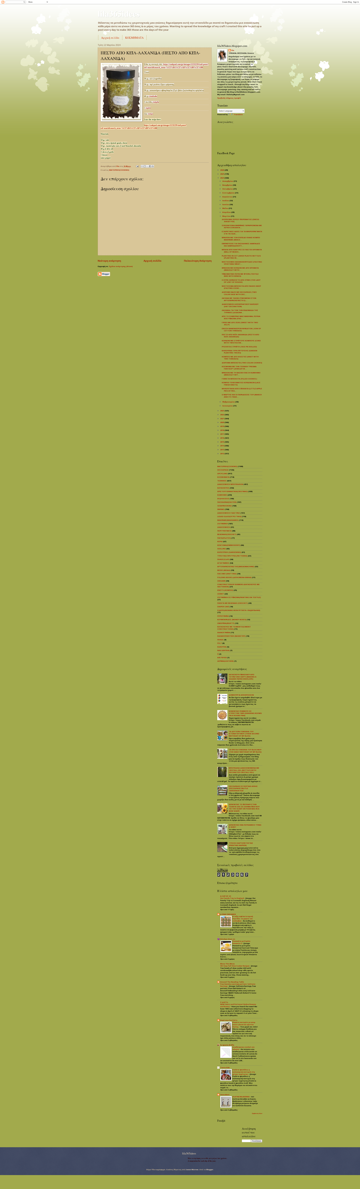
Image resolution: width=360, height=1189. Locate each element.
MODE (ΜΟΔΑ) (223, 570)
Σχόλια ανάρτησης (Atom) (121, 266)
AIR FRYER (222, 657)
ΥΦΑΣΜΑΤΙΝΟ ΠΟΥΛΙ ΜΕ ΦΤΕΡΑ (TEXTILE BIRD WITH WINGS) (240, 275)
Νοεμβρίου (227, 185)
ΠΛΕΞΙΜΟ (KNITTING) (227, 574)
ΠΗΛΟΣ (220, 640)
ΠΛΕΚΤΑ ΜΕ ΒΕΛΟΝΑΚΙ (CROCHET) (232, 603)
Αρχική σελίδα (110, 38)
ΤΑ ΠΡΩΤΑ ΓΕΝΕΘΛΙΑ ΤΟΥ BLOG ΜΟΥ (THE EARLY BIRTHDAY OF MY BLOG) (245, 751)
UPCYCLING (222, 473)
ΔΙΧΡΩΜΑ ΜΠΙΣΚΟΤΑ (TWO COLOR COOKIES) (242, 363)
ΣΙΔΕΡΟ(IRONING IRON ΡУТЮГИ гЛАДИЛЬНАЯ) (238, 610)
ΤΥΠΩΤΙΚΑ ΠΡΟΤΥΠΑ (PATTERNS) (232, 556)
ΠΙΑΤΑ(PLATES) (224, 538)
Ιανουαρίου (227, 406)
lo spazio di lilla (227, 1045)
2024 (222, 178)
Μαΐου (225, 208)
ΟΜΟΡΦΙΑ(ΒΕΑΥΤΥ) (226, 623)
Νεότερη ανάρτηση (109, 260)
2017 (222, 434)
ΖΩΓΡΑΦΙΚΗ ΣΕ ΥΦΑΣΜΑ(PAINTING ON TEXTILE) (239, 597)
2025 (222, 174)
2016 (222, 438)
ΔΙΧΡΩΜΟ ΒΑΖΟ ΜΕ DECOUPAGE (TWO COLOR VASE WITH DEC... (239, 293)
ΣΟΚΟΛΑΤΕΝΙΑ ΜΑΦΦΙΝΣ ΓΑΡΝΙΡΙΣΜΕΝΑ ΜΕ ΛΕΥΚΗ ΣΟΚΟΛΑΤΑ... (242, 226)
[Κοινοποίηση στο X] (147, 166)
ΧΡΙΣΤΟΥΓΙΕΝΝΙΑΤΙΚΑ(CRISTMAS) (232, 491)
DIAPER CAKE (223, 607)
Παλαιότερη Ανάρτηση (198, 260)
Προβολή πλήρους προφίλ (229, 98)
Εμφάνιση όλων (257, 1113)
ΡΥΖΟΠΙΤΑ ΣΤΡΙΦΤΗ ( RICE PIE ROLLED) (239, 347)
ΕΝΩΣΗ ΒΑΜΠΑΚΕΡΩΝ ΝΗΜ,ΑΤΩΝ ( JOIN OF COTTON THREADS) (241, 329)
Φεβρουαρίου (228, 402)
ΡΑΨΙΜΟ (220, 509)
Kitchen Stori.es (227, 939)
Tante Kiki (225, 1067)
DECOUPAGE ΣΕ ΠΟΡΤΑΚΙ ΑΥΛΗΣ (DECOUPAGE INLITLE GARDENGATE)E (243, 788)
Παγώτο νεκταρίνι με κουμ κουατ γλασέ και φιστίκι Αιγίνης (243, 1024)
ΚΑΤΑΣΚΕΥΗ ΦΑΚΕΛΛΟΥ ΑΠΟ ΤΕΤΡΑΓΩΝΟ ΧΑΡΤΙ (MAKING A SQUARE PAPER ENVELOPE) (242, 676)
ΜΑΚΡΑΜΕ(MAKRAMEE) (228, 520)
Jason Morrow (192, 1169)
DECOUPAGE (223, 470)
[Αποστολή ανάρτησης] (137, 166)
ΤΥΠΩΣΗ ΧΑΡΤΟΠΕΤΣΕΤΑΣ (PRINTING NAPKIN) (241, 844)
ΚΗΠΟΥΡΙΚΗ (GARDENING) (229, 552)
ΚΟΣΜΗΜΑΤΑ (134, 38)
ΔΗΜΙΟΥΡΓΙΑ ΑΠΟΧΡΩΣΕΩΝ (241, 695)
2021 (222, 418)
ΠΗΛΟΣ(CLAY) (223, 559)
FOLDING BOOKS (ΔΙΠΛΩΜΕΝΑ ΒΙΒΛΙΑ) (234, 577)
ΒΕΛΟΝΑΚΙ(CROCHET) (227, 534)
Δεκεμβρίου (228, 181)
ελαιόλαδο (153, 96)
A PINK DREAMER (228, 914)
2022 (222, 415)
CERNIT (220, 594)
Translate (238, 114)
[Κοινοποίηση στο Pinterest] (152, 166)
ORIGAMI (221, 581)
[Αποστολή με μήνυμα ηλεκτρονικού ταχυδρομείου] (142, 166)
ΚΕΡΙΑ (220, 541)
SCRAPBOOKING (224, 506)
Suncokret (225, 1094)
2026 (222, 170)
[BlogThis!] (144, 166)
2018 (222, 430)
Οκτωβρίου (227, 189)
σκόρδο (156, 102)
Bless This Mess (227, 964)
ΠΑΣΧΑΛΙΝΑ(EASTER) (227, 502)
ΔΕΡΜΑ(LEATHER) (225, 661)
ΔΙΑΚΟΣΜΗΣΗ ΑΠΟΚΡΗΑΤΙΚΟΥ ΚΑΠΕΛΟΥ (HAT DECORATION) (240, 305)
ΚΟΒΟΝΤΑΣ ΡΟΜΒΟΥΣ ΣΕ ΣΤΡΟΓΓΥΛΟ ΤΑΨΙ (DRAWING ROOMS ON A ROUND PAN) (245, 713)
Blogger (209, 1169)
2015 (222, 442)
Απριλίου (226, 212)
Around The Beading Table (232, 982)
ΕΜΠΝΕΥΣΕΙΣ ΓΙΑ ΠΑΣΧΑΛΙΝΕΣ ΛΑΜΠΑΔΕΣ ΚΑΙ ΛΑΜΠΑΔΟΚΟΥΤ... (241, 244)
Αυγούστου (227, 197)
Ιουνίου (226, 204)
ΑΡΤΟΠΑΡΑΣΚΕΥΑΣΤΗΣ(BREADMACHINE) (235, 566)
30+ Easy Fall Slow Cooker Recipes (235, 966)
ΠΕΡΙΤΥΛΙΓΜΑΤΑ (224, 531)
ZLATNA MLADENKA (241, 1097)
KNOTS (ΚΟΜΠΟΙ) (225, 590)
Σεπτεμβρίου (228, 193)
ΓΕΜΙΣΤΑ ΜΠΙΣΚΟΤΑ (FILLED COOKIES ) (239, 379)
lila (232, 50)
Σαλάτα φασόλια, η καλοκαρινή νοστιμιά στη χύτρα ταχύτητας (243, 1072)
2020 (222, 422)
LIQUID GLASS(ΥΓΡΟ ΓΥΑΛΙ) (229, 516)
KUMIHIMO (222, 495)
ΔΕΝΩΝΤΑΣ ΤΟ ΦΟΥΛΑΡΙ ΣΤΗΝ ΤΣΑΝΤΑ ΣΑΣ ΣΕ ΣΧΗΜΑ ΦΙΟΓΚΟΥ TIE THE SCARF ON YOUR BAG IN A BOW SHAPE (244, 807)
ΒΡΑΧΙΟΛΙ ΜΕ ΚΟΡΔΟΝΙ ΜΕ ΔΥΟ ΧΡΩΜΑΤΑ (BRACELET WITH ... (240, 269)
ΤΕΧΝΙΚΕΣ (222, 481)
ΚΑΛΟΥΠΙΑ (221, 647)
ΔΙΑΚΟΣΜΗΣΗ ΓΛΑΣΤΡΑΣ (228, 513)
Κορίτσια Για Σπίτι (228, 1020)
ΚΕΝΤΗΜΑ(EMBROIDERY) (228, 545)
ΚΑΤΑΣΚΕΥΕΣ (223, 488)
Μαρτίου (226, 216)
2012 (222, 454)
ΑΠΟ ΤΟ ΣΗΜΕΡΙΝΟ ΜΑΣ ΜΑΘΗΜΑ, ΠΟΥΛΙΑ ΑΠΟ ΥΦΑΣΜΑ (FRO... (241, 317)
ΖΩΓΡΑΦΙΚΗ (222, 524)
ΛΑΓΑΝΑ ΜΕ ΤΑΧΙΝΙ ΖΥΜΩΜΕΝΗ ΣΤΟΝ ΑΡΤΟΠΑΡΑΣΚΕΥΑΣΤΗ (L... (239, 299)
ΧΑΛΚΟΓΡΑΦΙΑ (223, 632)
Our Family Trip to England (232, 898)
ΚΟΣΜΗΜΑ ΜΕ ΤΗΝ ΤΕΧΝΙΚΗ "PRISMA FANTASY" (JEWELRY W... (239, 367)
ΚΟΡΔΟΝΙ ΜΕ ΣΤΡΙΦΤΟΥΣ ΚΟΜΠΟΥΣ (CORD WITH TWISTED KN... (241, 342)
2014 (222, 446)
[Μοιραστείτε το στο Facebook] (150, 166)
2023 (222, 411)
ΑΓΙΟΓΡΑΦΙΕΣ (223, 563)
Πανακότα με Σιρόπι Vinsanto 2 (241, 942)
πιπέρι (150, 114)
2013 (222, 450)
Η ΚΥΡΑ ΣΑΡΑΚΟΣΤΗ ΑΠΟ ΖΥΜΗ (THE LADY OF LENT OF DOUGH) (241, 281)
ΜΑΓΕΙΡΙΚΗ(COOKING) (119, 170)
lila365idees (119, 13)
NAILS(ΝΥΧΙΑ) (223, 650)
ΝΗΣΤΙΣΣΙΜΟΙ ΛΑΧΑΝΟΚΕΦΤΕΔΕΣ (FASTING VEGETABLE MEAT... (242, 263)
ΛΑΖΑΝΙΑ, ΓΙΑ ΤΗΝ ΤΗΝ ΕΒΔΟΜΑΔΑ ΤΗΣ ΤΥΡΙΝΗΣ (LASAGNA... (240, 311)
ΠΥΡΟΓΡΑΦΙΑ (223, 616)
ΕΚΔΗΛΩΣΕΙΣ (223, 499)
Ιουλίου (226, 200)
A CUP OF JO (225, 896)
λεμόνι (148, 108)
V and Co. (224, 1002)
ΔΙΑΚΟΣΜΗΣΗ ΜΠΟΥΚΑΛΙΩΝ (230, 484)
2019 (222, 426)
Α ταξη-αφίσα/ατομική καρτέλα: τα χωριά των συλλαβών (242, 918)
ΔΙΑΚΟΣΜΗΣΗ (223, 527)
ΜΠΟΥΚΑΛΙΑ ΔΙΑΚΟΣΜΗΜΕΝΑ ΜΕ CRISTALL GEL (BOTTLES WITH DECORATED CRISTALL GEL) (244, 770)
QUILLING (221, 549)
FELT (219, 643)
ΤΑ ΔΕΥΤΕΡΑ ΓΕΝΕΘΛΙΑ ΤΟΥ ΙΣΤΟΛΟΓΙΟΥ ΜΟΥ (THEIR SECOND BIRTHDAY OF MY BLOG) (244, 733)
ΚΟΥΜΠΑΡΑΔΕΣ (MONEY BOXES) (231, 619)
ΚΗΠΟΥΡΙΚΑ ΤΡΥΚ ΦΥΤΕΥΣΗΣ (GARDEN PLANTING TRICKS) (239, 352)
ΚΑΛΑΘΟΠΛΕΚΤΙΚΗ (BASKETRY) (231, 636)
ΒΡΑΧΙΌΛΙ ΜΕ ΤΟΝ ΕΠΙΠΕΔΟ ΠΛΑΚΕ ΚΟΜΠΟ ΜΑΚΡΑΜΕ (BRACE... (241, 238)
